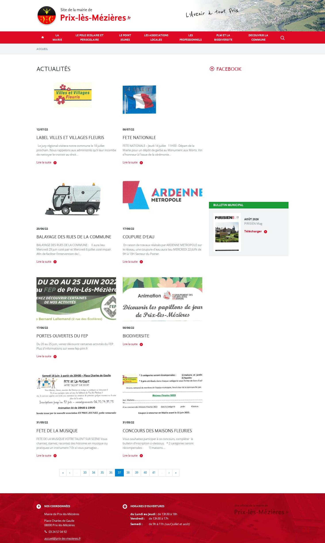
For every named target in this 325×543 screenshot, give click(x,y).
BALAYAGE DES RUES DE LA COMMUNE (73, 236)
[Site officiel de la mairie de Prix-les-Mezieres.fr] (162, 16)
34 (93, 472)
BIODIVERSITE (136, 335)
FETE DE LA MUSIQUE (57, 430)
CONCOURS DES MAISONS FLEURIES (157, 430)
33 (84, 472)
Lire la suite (43, 162)
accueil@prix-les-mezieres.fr (62, 538)
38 (128, 472)
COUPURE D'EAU (138, 236)
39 (136, 472)
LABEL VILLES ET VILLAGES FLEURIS (70, 137)
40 (145, 472)
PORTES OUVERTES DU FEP (62, 335)
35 (102, 472)
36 (110, 472)
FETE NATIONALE (139, 137)
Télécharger (253, 231)
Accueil (42, 49)
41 (153, 472)
